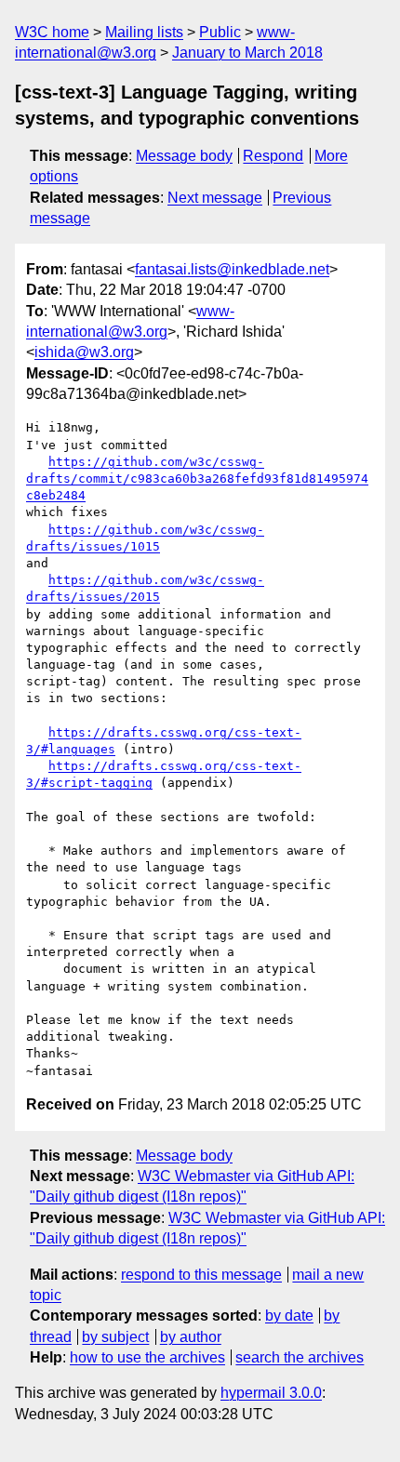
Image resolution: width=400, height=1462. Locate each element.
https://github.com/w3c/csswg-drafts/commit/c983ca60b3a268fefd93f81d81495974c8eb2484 (197, 478)
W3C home (52, 32)
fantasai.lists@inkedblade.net (232, 269)
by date (289, 1315)
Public (220, 32)
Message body (184, 156)
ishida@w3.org (84, 352)
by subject (115, 1337)
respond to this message (201, 1275)
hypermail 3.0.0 (271, 1393)
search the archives (299, 1357)
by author (190, 1337)
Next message (214, 198)
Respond (273, 156)
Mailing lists (144, 32)
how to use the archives (147, 1357)
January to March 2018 (247, 52)
